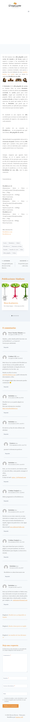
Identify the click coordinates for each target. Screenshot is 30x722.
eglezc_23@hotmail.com (19, 477)
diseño (18, 243)
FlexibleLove (6, 246)
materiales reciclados (17, 246)
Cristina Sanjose (9, 306)
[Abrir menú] (28, 11)
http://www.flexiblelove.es (10, 408)
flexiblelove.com (7, 232)
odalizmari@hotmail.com (20, 600)
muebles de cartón (14, 249)
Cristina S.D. (12, 356)
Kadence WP (19, 717)
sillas (21, 249)
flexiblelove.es (7, 234)
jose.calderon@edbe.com (17, 527)
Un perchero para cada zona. (23, 263)
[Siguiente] (25, 298)
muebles (5, 249)
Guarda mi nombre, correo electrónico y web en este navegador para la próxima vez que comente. (15, 700)
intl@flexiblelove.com (9, 375)
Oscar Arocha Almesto (15, 333)
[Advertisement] (15, 28)
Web (4, 694)
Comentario (7, 655)
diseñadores (11, 243)
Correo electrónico (9, 686)
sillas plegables (7, 253)
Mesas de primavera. (11, 303)
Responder (6, 347)
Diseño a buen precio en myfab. (17, 626)
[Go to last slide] (4, 298)
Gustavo (12, 443)
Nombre (6, 678)
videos (14, 253)
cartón (5, 243)
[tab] (11, 315)
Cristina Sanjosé (13, 490)
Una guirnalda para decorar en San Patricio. (7, 264)
